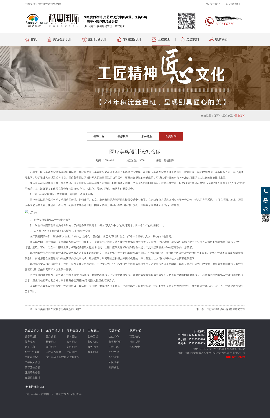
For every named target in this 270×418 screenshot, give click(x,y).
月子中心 (30, 347)
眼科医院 (72, 336)
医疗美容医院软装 (56, 357)
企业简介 (114, 336)
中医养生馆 (31, 357)
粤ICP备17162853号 (235, 357)
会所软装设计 (32, 377)
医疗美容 (51, 336)
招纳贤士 (134, 347)
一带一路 (114, 347)
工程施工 (164, 39)
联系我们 (234, 4)
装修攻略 (122, 136)
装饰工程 (98, 136)
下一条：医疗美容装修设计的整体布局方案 (220, 309)
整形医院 (51, 341)
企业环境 (114, 357)
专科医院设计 (132, 39)
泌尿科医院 (73, 357)
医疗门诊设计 (97, 39)
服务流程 (146, 136)
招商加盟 (134, 341)
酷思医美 (76, 394)
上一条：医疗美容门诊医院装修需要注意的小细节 (53, 309)
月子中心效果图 (60, 394)
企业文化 (114, 352)
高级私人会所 (32, 362)
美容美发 (30, 341)
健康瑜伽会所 (32, 372)
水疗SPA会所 (32, 352)
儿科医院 (72, 347)
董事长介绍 (115, 341)
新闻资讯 (114, 367)
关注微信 (215, 4)
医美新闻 (240, 115)
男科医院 (72, 352)
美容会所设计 (62, 39)
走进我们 (192, 39)
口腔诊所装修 (53, 352)
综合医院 (51, 347)
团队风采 (114, 362)
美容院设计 (31, 336)
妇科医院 (72, 341)
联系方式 (134, 336)
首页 (34, 39)
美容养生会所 (32, 367)
